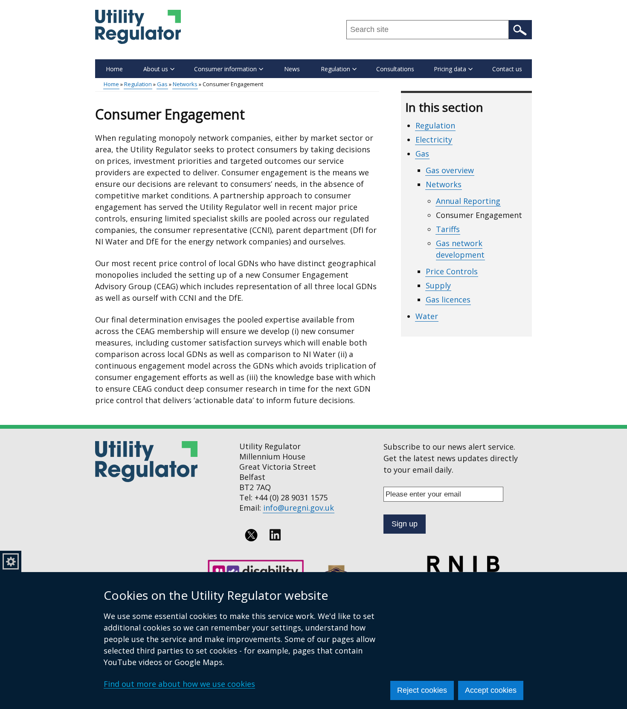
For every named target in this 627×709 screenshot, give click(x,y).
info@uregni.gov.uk (298, 508)
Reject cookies (422, 690)
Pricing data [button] (450, 69)
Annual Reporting (468, 201)
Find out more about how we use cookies (179, 684)
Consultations (395, 69)
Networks (185, 84)
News (292, 69)
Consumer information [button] (225, 69)
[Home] (138, 27)
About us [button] (155, 69)
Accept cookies (491, 690)
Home (114, 69)
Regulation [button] (335, 69)
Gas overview (450, 170)
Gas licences (448, 299)
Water (426, 316)
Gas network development (460, 249)
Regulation (138, 84)
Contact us (507, 69)
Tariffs (448, 229)
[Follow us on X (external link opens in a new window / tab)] (251, 535)
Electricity (433, 139)
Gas (162, 84)
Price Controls (452, 271)
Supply (438, 285)
